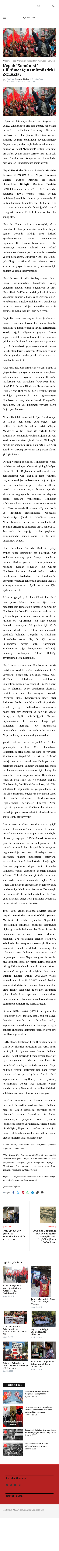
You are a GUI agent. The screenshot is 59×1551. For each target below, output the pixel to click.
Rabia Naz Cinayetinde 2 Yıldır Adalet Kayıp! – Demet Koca (43, 1364)
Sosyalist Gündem (22, 79)
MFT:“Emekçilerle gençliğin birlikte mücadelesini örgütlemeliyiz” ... (12, 1290)
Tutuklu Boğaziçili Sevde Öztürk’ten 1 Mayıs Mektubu (43, 1301)
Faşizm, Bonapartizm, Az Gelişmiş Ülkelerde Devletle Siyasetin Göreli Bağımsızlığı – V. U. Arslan (38, 1409)
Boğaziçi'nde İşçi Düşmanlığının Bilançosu (39, 1332)
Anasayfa (6, 61)
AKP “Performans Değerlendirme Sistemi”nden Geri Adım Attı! (15, 1330)
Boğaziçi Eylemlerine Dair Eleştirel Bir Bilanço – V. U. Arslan (15, 1365)
